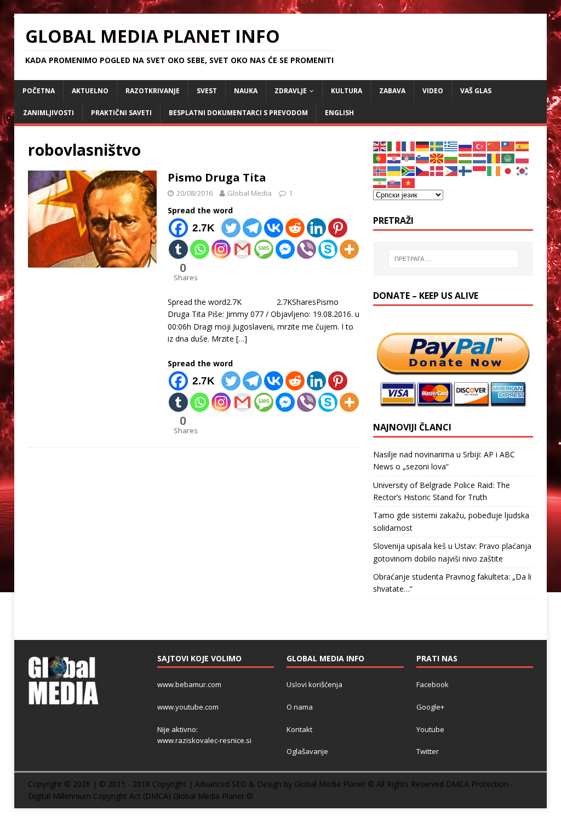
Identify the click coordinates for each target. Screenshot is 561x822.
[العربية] (508, 157)
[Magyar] (466, 157)
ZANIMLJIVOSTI (48, 112)
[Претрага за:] (453, 259)
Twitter (427, 751)
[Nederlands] (480, 157)
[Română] (494, 157)
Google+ (430, 707)
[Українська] (394, 170)
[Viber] (306, 249)
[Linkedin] (316, 227)
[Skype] (327, 249)
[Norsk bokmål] (380, 170)
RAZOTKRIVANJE (152, 90)
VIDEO (432, 90)
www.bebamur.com (189, 684)
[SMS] (263, 249)
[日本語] (508, 170)
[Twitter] (231, 227)
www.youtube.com (188, 707)
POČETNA (38, 90)
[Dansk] (437, 170)
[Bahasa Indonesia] (480, 170)
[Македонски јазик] (437, 157)
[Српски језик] (409, 157)
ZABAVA (392, 90)
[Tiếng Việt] (409, 182)
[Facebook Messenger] (285, 249)
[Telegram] (252, 227)
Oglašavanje (307, 751)
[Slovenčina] (394, 182)
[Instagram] (221, 249)
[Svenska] (437, 145)
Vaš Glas (475, 90)
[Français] (409, 145)
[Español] (523, 145)
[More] (349, 249)
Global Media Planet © (213, 796)
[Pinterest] (337, 227)
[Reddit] (295, 227)
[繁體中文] (508, 145)
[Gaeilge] (494, 170)
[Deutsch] (423, 145)
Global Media (249, 193)
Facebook (432, 684)
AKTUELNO (90, 90)
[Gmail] (242, 249)
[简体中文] (494, 145)
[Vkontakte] (273, 227)
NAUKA (245, 90)
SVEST (207, 90)
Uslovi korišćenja (314, 684)
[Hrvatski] (394, 157)
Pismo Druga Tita (217, 177)
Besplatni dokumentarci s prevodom (238, 112)
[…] (241, 338)
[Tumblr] (178, 249)
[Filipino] (451, 170)
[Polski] (523, 157)
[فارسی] (380, 182)
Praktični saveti (121, 112)
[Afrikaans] (409, 170)
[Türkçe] (480, 145)
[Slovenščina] (423, 157)
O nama (300, 707)
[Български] (451, 157)
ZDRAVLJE (290, 90)
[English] (380, 145)
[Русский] (466, 145)
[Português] (380, 157)
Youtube (430, 729)
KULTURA (346, 90)
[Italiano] (394, 145)
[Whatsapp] (199, 249)
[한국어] (523, 170)
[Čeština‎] (423, 170)
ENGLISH (339, 112)
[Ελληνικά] (451, 145)
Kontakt (299, 729)
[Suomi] (466, 170)
